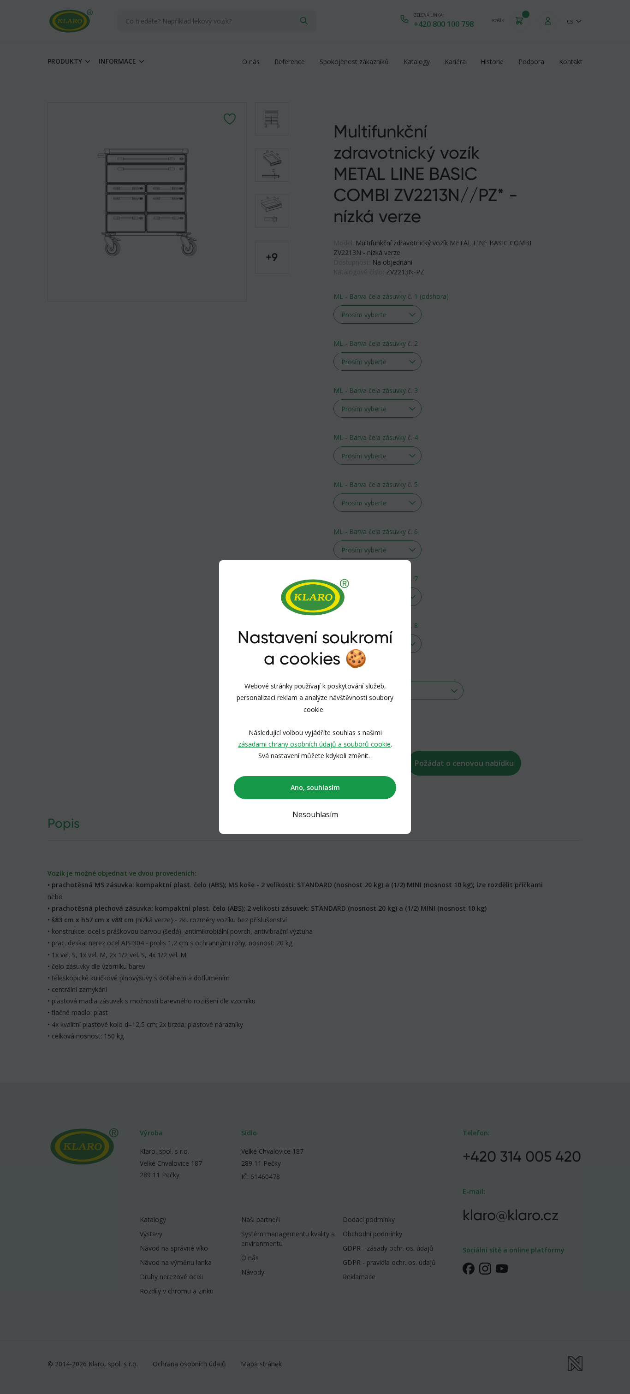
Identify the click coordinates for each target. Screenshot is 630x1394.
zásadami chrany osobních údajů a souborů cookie (314, 744)
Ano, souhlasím (315, 787)
